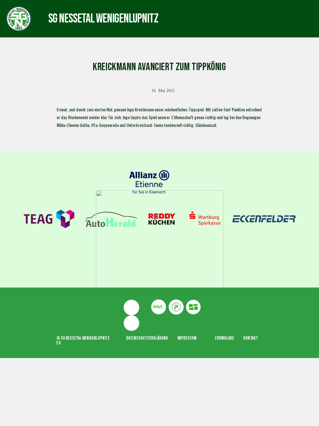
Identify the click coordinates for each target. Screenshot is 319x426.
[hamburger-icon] (180, 12)
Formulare (224, 338)
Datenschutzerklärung (147, 338)
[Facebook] (131, 307)
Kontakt (250, 338)
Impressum (187, 338)
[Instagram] (131, 323)
